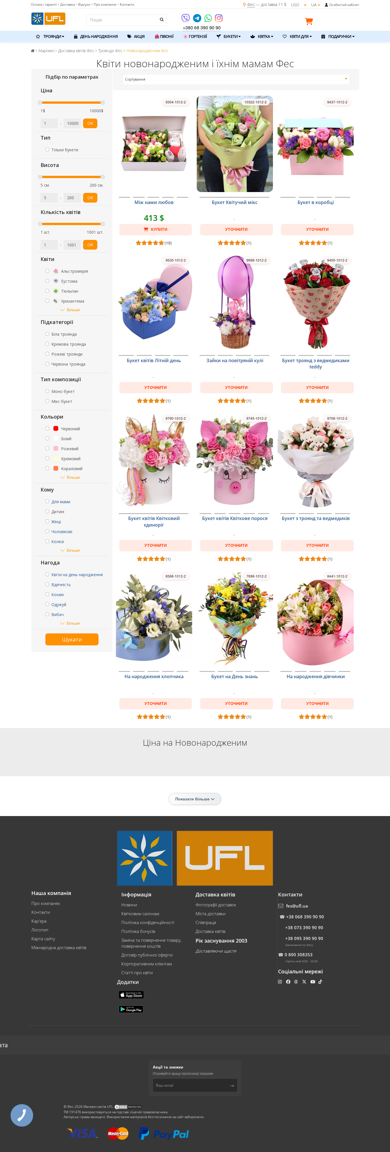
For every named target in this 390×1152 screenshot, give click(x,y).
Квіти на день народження (77, 574)
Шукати (72, 639)
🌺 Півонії (163, 36)
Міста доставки (211, 913)
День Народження (98, 36)
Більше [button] (73, 309)
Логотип (39, 930)
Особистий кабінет (344, 4)
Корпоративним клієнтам (146, 964)
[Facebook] (289, 981)
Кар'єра (39, 921)
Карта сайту (43, 938)
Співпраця (206, 922)
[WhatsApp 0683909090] (208, 20)
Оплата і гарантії (44, 4)
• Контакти (126, 4)
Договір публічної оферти (147, 955)
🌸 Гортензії (195, 36)
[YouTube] (313, 981)
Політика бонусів (138, 931)
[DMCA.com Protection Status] (128, 1106)
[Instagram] (218, 20)
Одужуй (58, 604)
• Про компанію (103, 4)
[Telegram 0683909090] (197, 20)
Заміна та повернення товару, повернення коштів (151, 943)
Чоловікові (61, 531)
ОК (90, 123)
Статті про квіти (137, 972)
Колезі (57, 541)
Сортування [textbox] (135, 79)
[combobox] (236, 79)
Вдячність (61, 584)
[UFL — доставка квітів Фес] (48, 18)
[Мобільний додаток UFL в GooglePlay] (131, 1009)
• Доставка (66, 4)
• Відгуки (83, 4)
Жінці (56, 521)
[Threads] (296, 981)
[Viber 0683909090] (186, 20)
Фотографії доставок (216, 905)
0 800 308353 (299, 954)
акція (139, 36)
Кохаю (57, 594)
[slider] (40, 102)
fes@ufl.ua (297, 906)
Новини (129, 905)
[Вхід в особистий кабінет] (326, 5)
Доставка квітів (210, 931)
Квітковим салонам (140, 913)
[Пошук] (161, 19)
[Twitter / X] (304, 981)
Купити (158, 229)
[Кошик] (310, 22)
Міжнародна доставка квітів (58, 947)
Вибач (57, 614)
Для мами (60, 501)
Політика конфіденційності (147, 922)
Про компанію (45, 903)
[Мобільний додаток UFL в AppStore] (131, 994)
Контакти (40, 912)
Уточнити (236, 229)
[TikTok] (320, 981)
